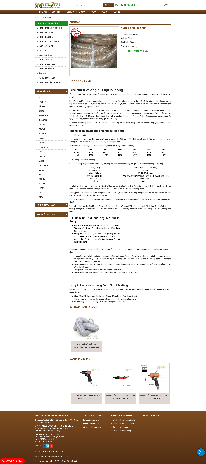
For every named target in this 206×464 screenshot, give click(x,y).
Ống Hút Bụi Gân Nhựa (86, 344)
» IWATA (41, 188)
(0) (167, 5)
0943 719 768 (13, 460)
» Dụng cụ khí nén (44, 55)
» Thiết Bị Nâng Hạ (45, 37)
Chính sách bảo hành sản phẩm (124, 420)
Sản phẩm (69, 12)
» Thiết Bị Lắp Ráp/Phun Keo (49, 82)
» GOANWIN (42, 120)
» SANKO (41, 156)
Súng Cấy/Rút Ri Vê (69, 461)
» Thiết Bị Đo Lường (45, 33)
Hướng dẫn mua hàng (90, 420)
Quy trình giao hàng (119, 427)
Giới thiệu (56, 12)
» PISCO (41, 152)
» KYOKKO (42, 102)
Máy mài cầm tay (41, 461)
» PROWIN (42, 129)
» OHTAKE (41, 197)
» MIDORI (41, 184)
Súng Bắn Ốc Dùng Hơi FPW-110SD (120, 395)
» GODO (41, 143)
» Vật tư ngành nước (46, 78)
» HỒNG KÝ (42, 106)
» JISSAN (41, 125)
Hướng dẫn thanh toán (90, 423)
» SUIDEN (41, 111)
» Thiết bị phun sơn (45, 69)
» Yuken (41, 170)
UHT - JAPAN (55, 461)
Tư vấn (93, 12)
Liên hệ (117, 12)
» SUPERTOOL (43, 116)
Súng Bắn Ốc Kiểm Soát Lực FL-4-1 (154, 395)
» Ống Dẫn (41, 73)
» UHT (40, 193)
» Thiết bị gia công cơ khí (48, 42)
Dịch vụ (82, 12)
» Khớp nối (41, 51)
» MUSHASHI (43, 147)
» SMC (40, 174)
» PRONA (41, 179)
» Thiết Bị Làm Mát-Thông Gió (49, 28)
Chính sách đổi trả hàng (121, 431)
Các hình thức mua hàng (91, 427)
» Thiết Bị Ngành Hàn (46, 64)
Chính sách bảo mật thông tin (123, 423)
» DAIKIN (41, 161)
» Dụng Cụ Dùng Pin (45, 46)
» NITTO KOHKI (43, 165)
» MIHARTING (43, 134)
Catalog (105, 12)
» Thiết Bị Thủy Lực (45, 60)
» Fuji (40, 97)
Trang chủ (42, 12)
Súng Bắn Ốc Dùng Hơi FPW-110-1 (86, 395)
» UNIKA (41, 138)
